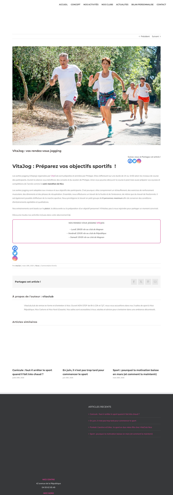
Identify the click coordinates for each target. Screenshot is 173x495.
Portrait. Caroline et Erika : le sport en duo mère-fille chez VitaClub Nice (121, 427)
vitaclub (18, 266)
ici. (69, 215)
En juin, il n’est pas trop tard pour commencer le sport (113, 420)
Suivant (155, 36)
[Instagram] (139, 161)
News (37, 266)
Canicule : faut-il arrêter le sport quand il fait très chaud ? (115, 414)
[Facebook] (130, 161)
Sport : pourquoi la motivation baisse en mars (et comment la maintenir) (121, 434)
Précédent (145, 36)
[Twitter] (134, 161)
